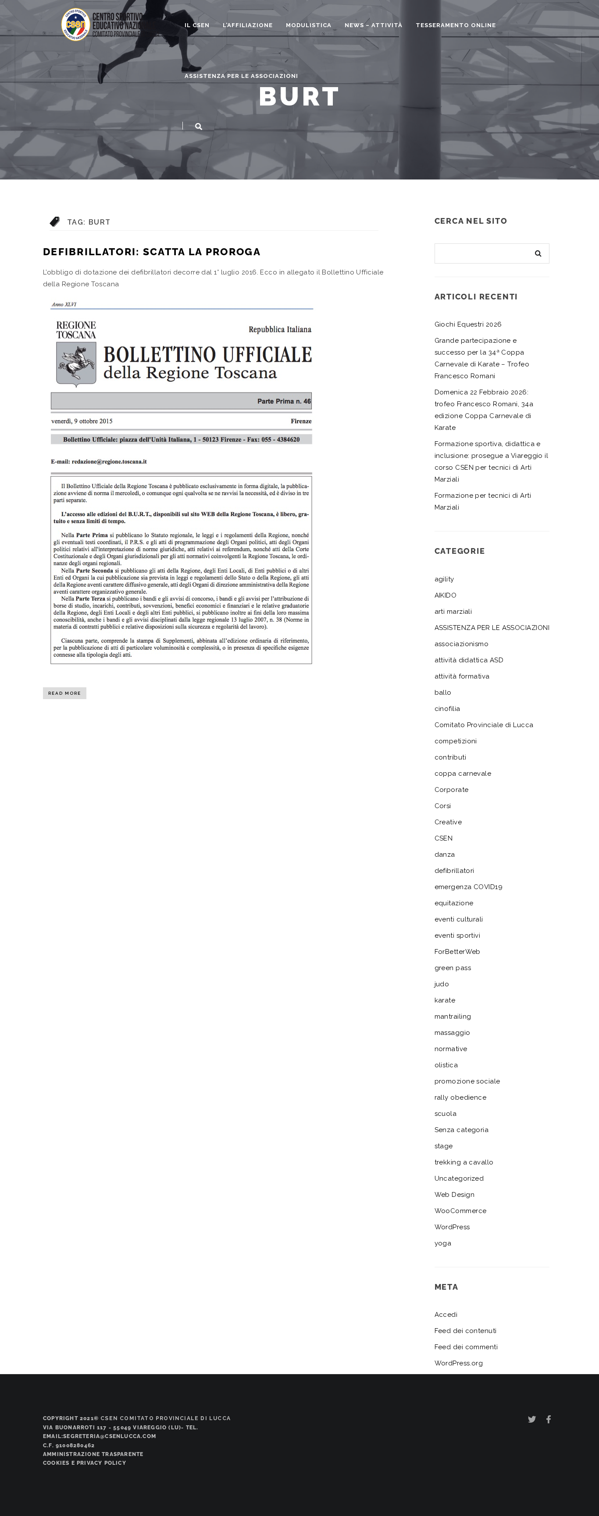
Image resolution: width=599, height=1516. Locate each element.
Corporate (452, 790)
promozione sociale (467, 1081)
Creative (448, 822)
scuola (446, 1114)
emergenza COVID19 (469, 887)
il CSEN (197, 25)
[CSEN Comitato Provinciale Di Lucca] (110, 23)
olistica (446, 1065)
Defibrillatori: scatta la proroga (152, 251)
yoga (443, 1243)
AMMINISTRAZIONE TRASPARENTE (93, 1454)
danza (445, 854)
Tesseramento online (456, 25)
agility (444, 579)
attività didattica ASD (469, 660)
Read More (64, 693)
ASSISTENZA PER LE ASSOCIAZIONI (492, 628)
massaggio (453, 1033)
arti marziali (453, 612)
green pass (453, 968)
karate (445, 1000)
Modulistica (309, 25)
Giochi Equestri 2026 (468, 324)
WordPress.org (459, 1363)
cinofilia (447, 709)
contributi (451, 757)
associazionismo (462, 644)
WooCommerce (461, 1211)
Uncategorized (459, 1178)
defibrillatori (454, 871)
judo (442, 984)
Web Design (455, 1195)
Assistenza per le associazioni (241, 76)
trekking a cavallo (464, 1162)
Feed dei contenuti (466, 1331)
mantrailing (453, 1016)
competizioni (456, 741)
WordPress (452, 1227)
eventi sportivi (458, 935)
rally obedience (461, 1097)
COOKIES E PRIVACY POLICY (84, 1463)
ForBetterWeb (458, 952)
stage (444, 1146)
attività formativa (462, 676)
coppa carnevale (463, 773)
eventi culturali (459, 919)
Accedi (446, 1315)
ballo (443, 692)
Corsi (443, 806)
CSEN (444, 838)
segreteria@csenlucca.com (109, 1436)
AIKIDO (446, 595)
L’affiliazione (248, 25)
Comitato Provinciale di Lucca (484, 725)
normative (451, 1049)
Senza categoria (462, 1130)
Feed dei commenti (466, 1347)
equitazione (454, 903)
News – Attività (374, 25)
